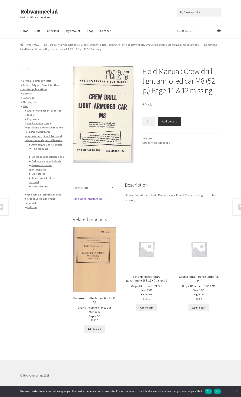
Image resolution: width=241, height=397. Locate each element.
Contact (105, 31)
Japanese (28, 98)
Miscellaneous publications (47, 156)
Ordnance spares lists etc (46, 161)
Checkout (53, 31)
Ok (208, 391)
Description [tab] (80, 187)
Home (24, 31)
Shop (90, 31)
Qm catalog (38, 173)
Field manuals (209, 44)
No (217, 391)
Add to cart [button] (94, 329)
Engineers (33, 119)
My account (73, 31)
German (27, 93)
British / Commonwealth (37, 80)
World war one (39, 186)
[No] (236, 391)
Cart (37, 31)
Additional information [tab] (88, 199)
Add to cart (169, 121)
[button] (128, 72)
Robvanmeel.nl (39, 11)
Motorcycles (30, 102)
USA (36, 44)
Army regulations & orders (46, 144)
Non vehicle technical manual (44, 194)
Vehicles (32, 207)
